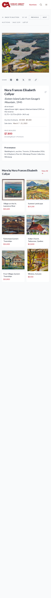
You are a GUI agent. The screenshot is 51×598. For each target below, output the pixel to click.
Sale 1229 (16, 22)
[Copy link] (35, 80)
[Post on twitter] (23, 80)
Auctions (6, 22)
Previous (35, 17)
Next (45, 17)
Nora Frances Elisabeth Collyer (20, 92)
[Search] (41, 4)
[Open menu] (46, 4)
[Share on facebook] (17, 80)
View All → (45, 172)
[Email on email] (29, 80)
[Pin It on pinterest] (11, 80)
